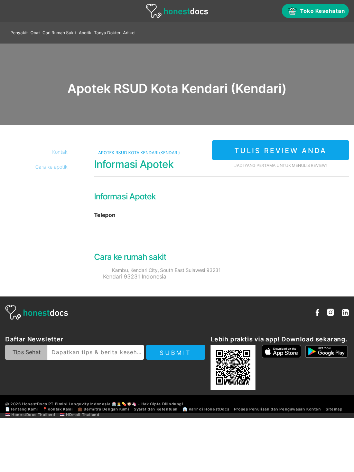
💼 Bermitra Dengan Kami (103, 409)
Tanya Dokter (107, 32)
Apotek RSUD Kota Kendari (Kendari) (138, 152)
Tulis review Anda (280, 151)
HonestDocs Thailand (33, 414)
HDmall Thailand (82, 414)
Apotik (85, 32)
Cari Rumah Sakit (59, 32)
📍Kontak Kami (58, 409)
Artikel (129, 32)
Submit (175, 352)
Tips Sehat (26, 352)
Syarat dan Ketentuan (156, 409)
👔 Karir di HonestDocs (206, 409)
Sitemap (334, 409)
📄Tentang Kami (21, 409)
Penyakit (19, 32)
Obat (35, 32)
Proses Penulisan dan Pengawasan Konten (277, 409)
